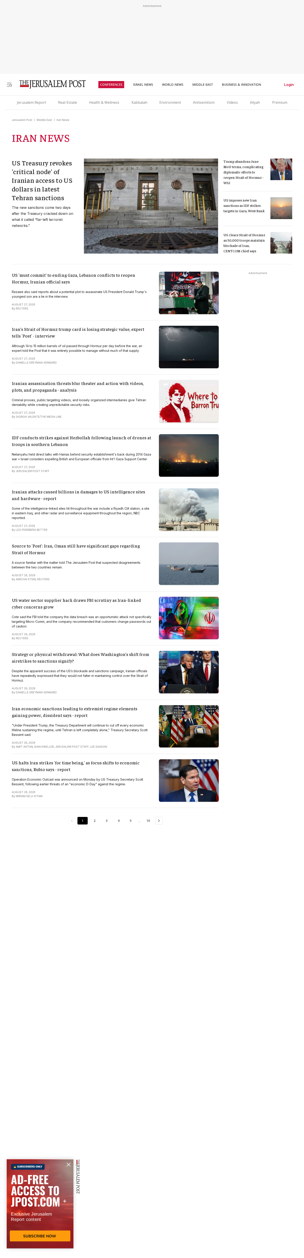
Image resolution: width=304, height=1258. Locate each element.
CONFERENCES (111, 84)
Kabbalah (139, 102)
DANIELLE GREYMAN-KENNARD (36, 362)
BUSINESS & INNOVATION (241, 84)
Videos (232, 102)
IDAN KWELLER (44, 746)
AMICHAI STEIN (26, 579)
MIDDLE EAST (202, 84)
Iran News (63, 120)
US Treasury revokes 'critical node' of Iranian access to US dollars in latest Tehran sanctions (42, 180)
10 (148, 820)
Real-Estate (67, 102)
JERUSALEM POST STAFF (32, 471)
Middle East (44, 120)
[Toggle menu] (9, 84)
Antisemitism (204, 102)
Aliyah (255, 102)
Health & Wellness (104, 102)
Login (289, 84)
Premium (279, 102)
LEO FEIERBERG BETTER (31, 529)
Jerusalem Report (31, 102)
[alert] (40, 1206)
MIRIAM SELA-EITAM (29, 796)
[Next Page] (159, 820)
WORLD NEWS (172, 84)
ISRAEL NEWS (143, 84)
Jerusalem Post (22, 120)
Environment (170, 102)
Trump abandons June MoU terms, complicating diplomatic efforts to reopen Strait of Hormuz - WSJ (243, 172)
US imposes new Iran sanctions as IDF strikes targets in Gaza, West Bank (244, 205)
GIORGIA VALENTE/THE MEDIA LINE (39, 416)
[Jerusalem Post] (49, 84)
